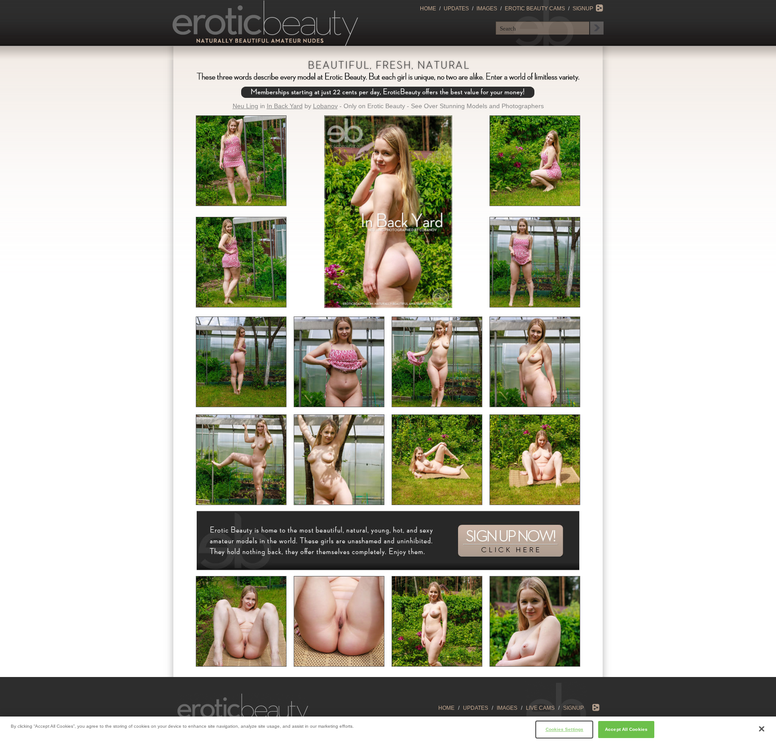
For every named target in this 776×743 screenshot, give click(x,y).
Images (486, 8)
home (446, 708)
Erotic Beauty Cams (535, 8)
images (507, 708)
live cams (540, 708)
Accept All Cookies (626, 728)
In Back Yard (285, 106)
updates (475, 708)
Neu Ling (245, 106)
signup (573, 708)
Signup (583, 8)
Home (428, 8)
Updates (456, 8)
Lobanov (325, 106)
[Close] (762, 729)
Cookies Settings (565, 728)
